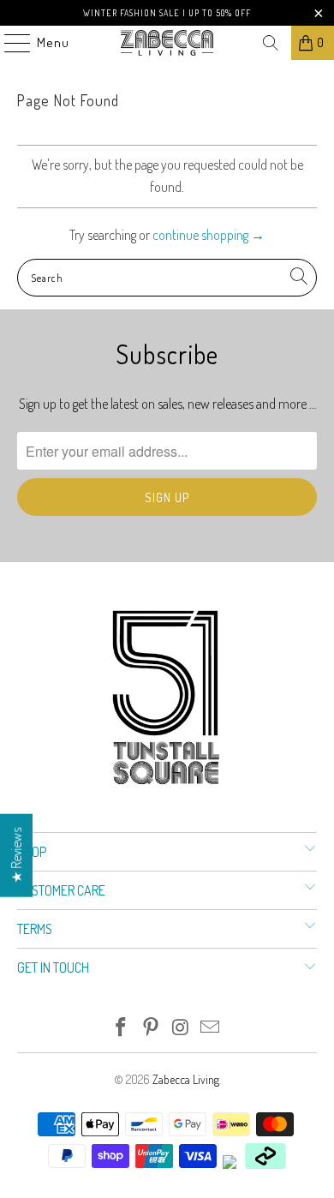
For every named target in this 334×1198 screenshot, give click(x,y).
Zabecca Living (185, 1079)
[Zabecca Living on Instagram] (181, 1028)
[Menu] (8, 43)
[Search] (270, 43)
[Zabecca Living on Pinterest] (151, 1028)
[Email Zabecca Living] (211, 1028)
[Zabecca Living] (167, 43)
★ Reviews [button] (16, 855)
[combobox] (167, 278)
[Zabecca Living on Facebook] (121, 1028)
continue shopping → (208, 234)
